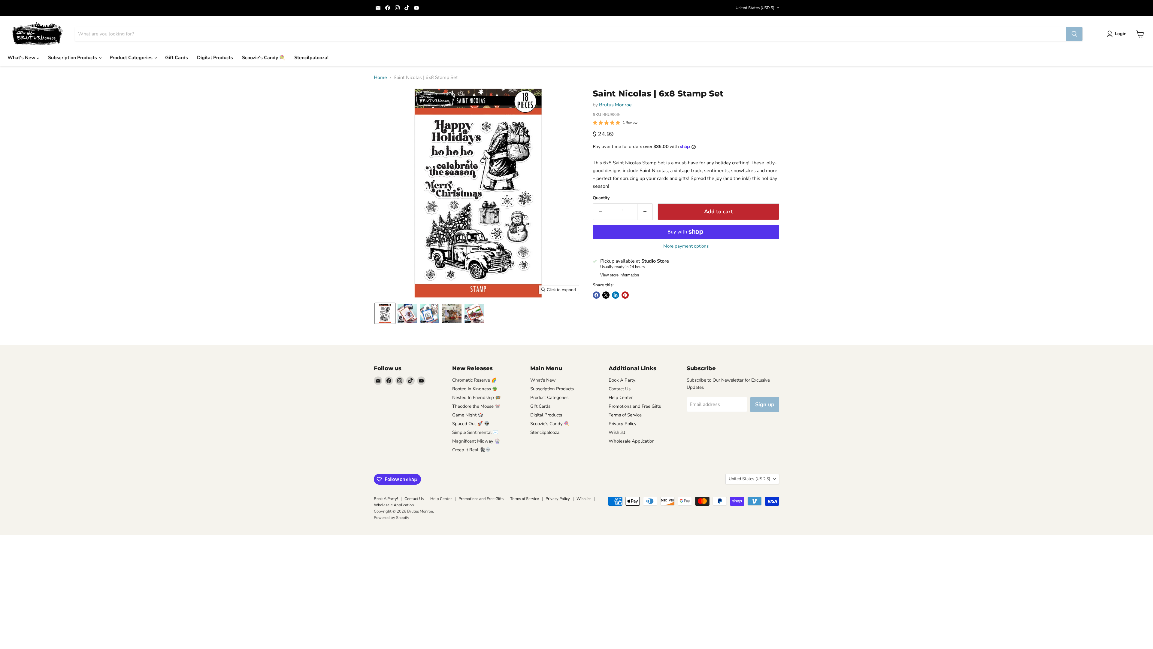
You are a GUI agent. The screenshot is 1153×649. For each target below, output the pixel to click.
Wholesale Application (632, 441)
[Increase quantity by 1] (645, 211)
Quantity (601, 198)
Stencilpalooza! (311, 57)
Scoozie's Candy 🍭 (263, 57)
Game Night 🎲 (467, 415)
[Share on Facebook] (596, 295)
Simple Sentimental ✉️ (475, 432)
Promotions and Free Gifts (635, 406)
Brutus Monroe (615, 105)
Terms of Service (625, 415)
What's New (22, 57)
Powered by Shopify (391, 517)
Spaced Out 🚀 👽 (471, 424)
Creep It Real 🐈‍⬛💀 (471, 450)
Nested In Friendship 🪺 (476, 398)
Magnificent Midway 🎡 (476, 441)
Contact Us (620, 389)
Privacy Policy (623, 424)
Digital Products (215, 57)
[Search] (1074, 34)
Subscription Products (73, 57)
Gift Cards (176, 57)
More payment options (686, 246)
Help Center (621, 398)
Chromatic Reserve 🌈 (474, 380)
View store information (619, 275)
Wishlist (617, 432)
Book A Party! (622, 380)
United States (755, 8)
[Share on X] (606, 295)
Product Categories (132, 57)
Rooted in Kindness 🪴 (475, 389)
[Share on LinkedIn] (615, 295)
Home (380, 77)
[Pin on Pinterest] (625, 295)
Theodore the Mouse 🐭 (476, 406)
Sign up (764, 404)
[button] (1117, 34)
